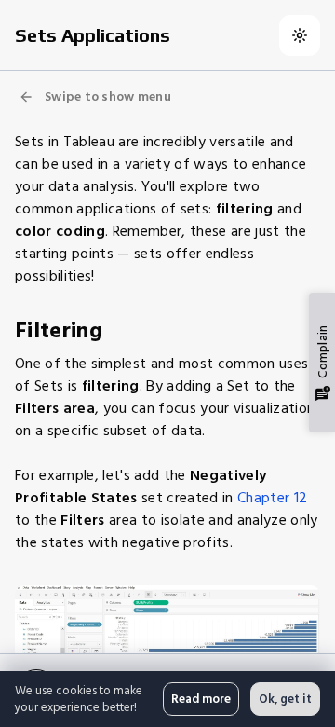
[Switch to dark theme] (299, 35)
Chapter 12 (272, 498)
